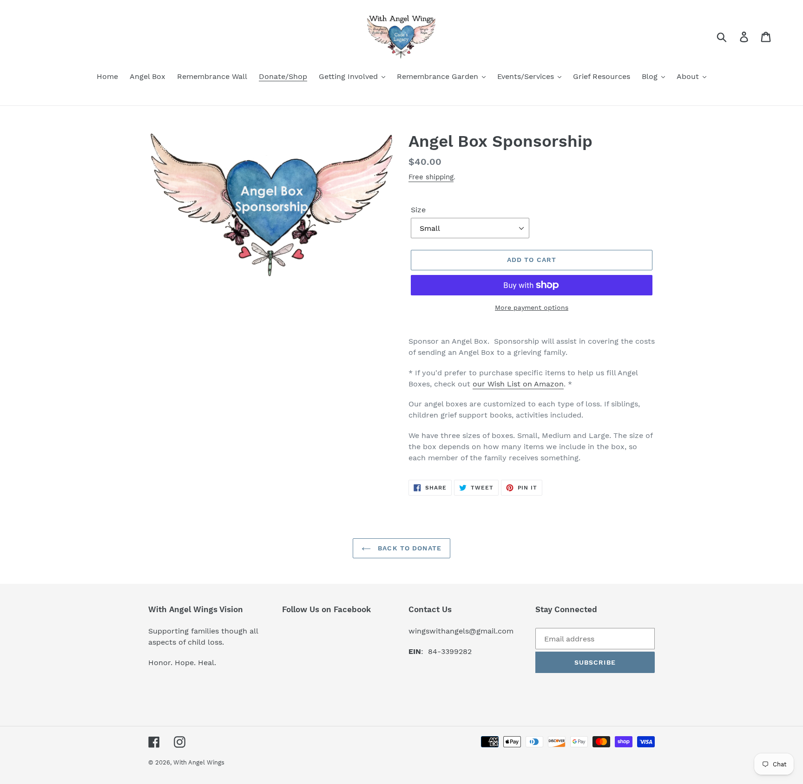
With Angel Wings (198, 762)
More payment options (531, 307)
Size (418, 209)
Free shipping (431, 177)
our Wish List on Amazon (518, 383)
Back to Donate (408, 548)
